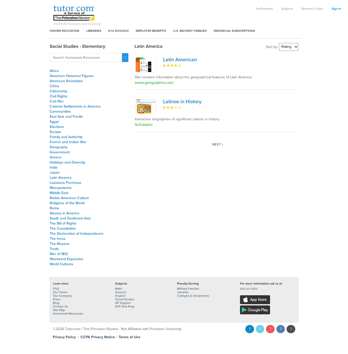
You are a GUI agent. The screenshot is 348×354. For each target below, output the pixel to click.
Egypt (54, 122)
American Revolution (66, 81)
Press (57, 299)
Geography (59, 147)
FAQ (56, 288)
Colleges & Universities (193, 296)
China (54, 86)
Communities (60, 111)
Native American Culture (69, 198)
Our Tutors (60, 292)
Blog (56, 303)
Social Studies (125, 299)
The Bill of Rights (63, 223)
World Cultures (61, 264)
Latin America (61, 177)
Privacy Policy (64, 337)
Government (60, 152)
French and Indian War (68, 142)
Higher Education (64, 31)
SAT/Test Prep (125, 306)
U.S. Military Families (190, 31)
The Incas (57, 239)
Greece (55, 157)
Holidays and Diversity (67, 162)
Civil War (57, 101)
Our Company (62, 296)
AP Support (123, 303)
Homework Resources (68, 313)
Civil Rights (58, 96)
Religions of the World (67, 203)
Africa (54, 71)
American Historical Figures (72, 76)
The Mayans (60, 244)
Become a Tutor (312, 8)
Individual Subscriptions (234, 31)
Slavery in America (64, 213)
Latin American (180, 60)
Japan (55, 172)
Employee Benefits (151, 31)
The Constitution (63, 228)
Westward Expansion (66, 259)
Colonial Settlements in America (75, 106)
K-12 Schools (118, 31)
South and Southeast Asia (70, 218)
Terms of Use (129, 337)
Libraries (93, 31)
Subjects (287, 8)
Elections (57, 127)
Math (118, 288)
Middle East (59, 193)
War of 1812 (59, 254)
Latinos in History (182, 102)
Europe (55, 132)
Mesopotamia (61, 188)
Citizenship (58, 91)
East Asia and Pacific (66, 116)
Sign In (336, 8)
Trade (54, 249)
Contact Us (60, 306)
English (120, 296)
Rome (54, 208)
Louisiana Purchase (65, 183)
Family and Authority (66, 137)
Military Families (188, 288)
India (54, 167)
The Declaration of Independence (76, 233)
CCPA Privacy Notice (98, 337)
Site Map (59, 310)
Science (120, 292)
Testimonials (264, 8)
